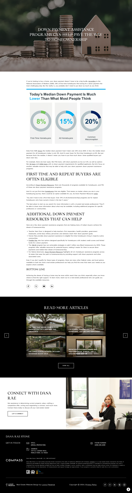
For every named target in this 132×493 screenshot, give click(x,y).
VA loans (32, 164)
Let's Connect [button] (17, 413)
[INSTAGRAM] (110, 485)
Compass (92, 461)
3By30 (34, 245)
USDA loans (43, 164)
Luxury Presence (48, 485)
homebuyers (49, 191)
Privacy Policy (91, 485)
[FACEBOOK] (105, 485)
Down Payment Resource (45, 185)
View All (66, 365)
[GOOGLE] (119, 485)
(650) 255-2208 (100, 445)
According (92, 81)
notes (96, 194)
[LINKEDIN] (114, 485)
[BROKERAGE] (124, 485)
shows (40, 151)
